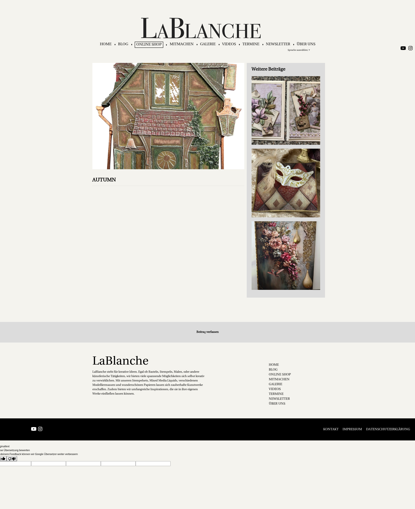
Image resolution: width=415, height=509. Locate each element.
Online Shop (149, 45)
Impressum (352, 429)
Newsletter (278, 44)
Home (106, 44)
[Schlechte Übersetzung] (12, 458)
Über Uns (306, 44)
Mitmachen (182, 44)
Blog (123, 44)
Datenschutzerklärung (388, 429)
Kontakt (330, 429)
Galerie (208, 44)
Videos (229, 44)
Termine (250, 44)
